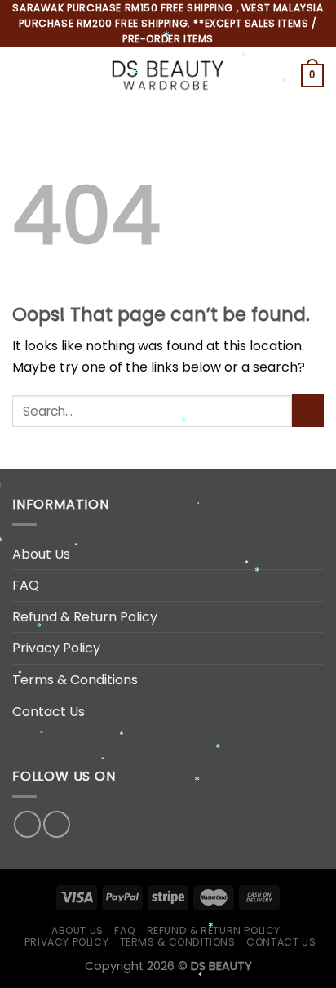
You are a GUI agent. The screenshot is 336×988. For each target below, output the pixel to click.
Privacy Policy (56, 648)
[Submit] (308, 410)
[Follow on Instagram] (56, 824)
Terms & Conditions (75, 679)
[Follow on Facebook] (27, 824)
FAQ (25, 585)
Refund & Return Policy (84, 616)
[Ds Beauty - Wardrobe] (167, 75)
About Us (41, 554)
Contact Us (48, 711)
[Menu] (22, 76)
